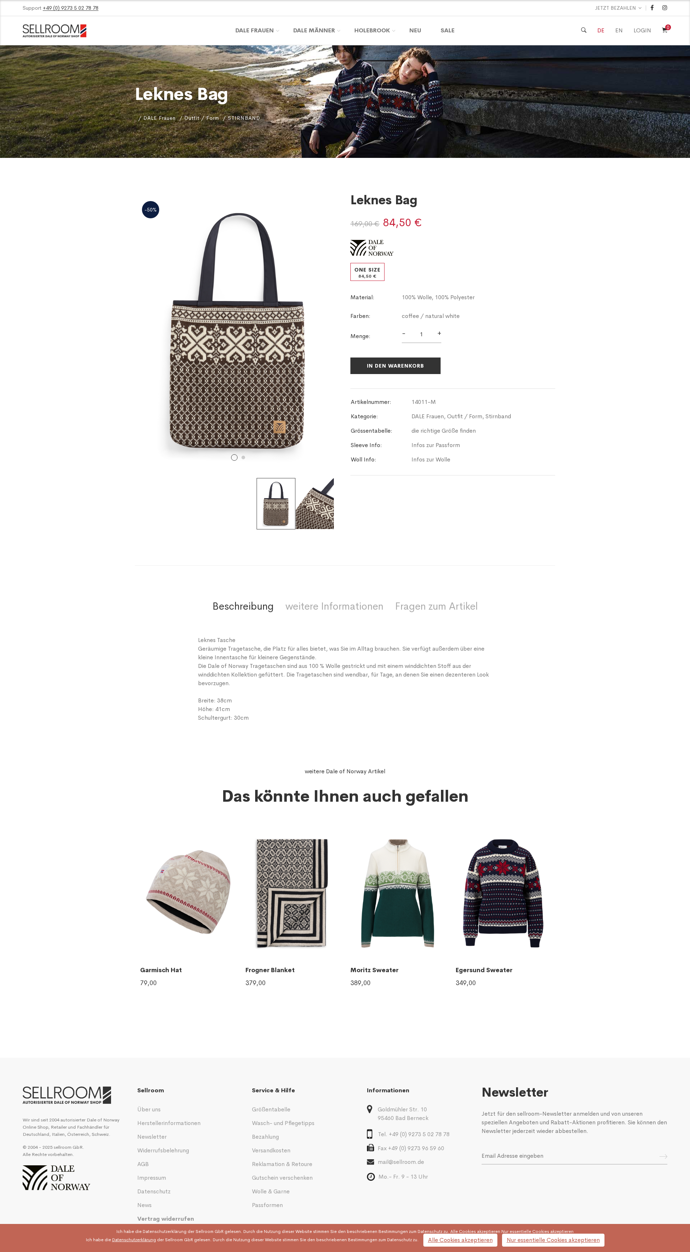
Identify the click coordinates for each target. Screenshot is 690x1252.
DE (600, 30)
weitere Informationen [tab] (334, 606)
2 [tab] (243, 457)
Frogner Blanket (270, 970)
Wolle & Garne (271, 1191)
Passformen (267, 1205)
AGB (143, 1164)
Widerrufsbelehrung (163, 1150)
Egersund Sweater (484, 970)
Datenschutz (154, 1191)
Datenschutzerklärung (165, 1231)
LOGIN (642, 30)
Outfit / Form (201, 118)
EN (619, 30)
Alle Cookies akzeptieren (460, 1240)
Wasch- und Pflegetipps (283, 1123)
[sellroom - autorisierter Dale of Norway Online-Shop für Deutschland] (74, 1095)
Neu (415, 30)
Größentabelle (271, 1109)
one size (367, 273)
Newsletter (152, 1137)
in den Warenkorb (395, 366)
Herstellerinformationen (169, 1123)
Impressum (151, 1178)
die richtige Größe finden (443, 430)
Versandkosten (271, 1150)
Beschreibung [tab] (243, 606)
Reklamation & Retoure (282, 1164)
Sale (448, 30)
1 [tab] (234, 457)
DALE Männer (314, 30)
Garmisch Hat (161, 970)
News (144, 1205)
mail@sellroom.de (401, 1162)
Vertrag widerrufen (165, 1219)
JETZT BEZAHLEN (615, 8)
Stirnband (498, 416)
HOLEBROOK (372, 30)
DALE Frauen (254, 30)
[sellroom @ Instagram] (664, 8)
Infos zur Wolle (430, 459)
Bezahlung (265, 1137)
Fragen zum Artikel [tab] (436, 606)
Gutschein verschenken (282, 1178)
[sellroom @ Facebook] (652, 8)
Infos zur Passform (435, 445)
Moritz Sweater (374, 970)
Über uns (149, 1109)
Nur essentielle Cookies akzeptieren (553, 1240)
